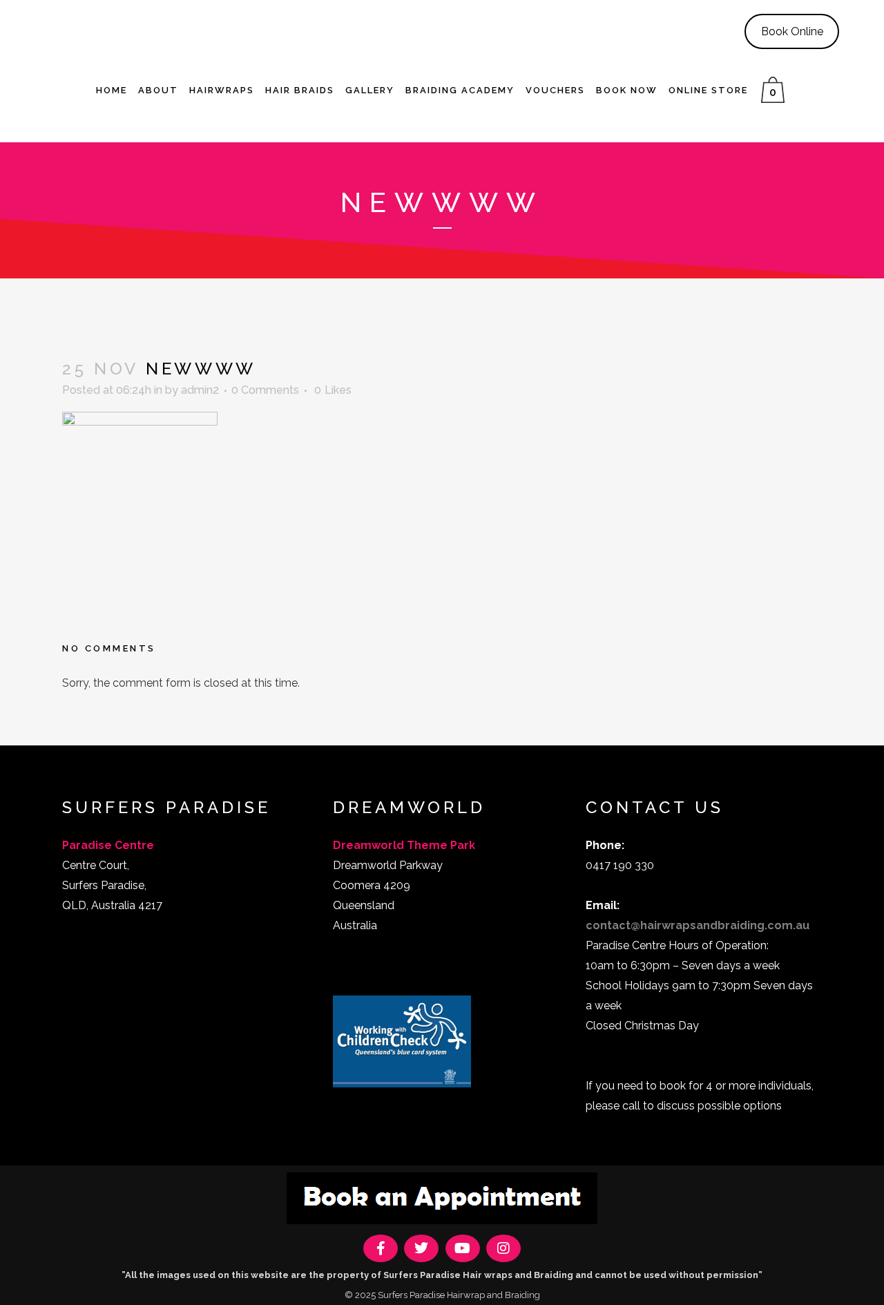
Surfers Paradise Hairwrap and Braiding (459, 1295)
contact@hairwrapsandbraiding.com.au (697, 925)
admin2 (200, 390)
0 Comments (265, 390)
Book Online (792, 31)
